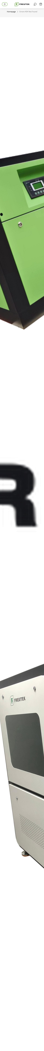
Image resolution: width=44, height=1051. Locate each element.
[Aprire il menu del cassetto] (5, 4)
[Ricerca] (35, 4)
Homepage (11, 11)
